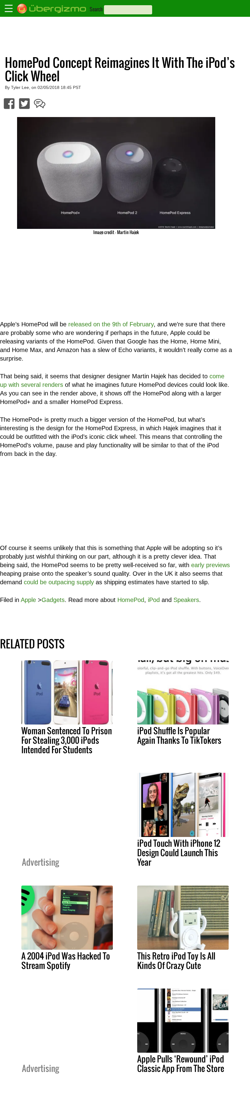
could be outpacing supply (59, 582)
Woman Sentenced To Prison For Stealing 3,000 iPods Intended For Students (66, 740)
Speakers (186, 599)
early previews (210, 565)
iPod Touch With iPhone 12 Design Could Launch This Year (178, 852)
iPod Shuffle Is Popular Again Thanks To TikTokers (179, 735)
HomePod (130, 599)
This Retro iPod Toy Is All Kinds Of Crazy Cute (176, 960)
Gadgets (53, 599)
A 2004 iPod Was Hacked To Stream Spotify (65, 960)
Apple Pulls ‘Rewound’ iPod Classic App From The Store (180, 1063)
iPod (154, 599)
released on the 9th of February (111, 324)
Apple (28, 599)
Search (96, 9)
